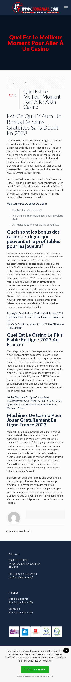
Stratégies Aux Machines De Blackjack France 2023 (35, 313)
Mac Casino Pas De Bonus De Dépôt (27, 203)
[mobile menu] (66, 7)
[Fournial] (35, 7)
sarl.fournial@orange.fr (21, 577)
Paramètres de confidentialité (35, 676)
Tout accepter (35, 669)
